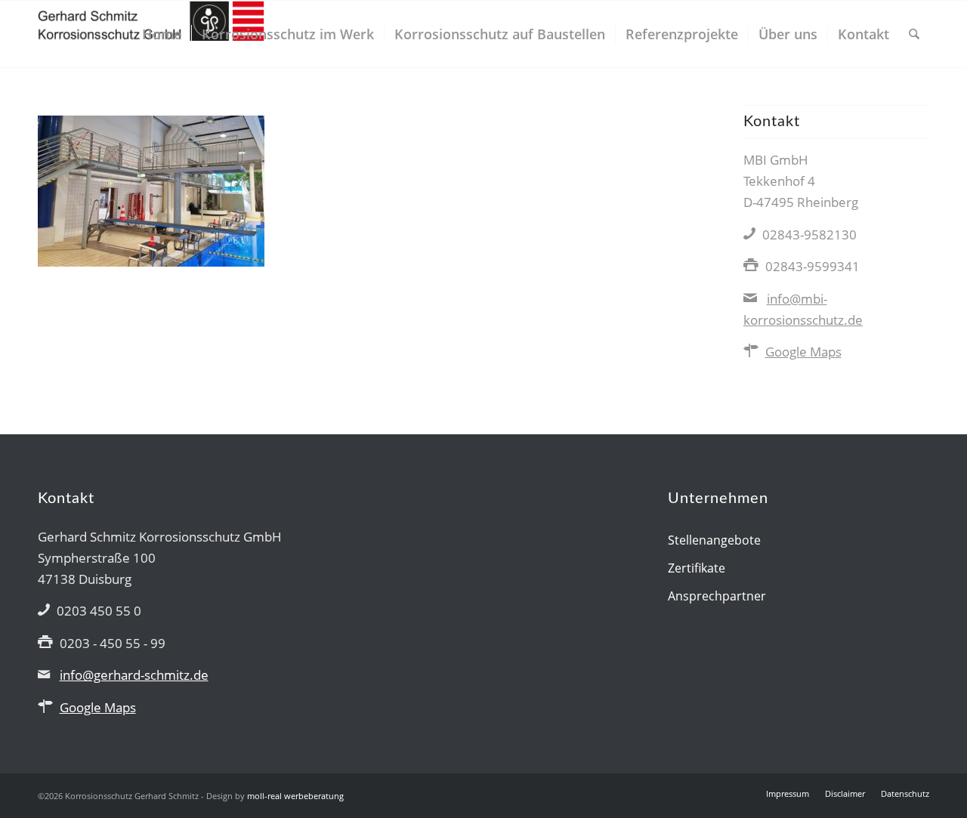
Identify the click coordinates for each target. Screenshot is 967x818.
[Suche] (914, 34)
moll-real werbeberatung (295, 795)
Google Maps (803, 351)
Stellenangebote (714, 540)
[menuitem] (161, 34)
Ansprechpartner (717, 596)
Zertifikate (696, 568)
